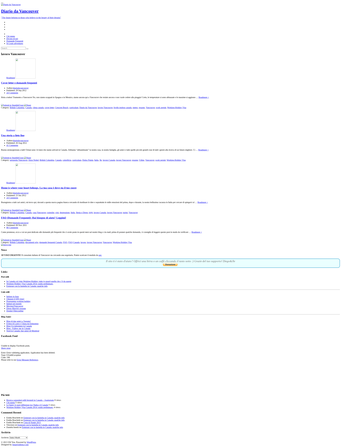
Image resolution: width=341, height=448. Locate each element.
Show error (6, 348)
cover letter (49, 107)
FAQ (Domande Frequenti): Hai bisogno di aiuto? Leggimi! (33, 217)
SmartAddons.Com (20, 444)
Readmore (10, 78)
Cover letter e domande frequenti (19, 82)
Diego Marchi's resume (16, 308)
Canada (28, 107)
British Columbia (17, 107)
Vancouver (150, 107)
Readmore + (204, 97)
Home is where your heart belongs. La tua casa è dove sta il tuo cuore (38, 187)
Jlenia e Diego (82, 212)
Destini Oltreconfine (14, 311)
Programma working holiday (18, 301)
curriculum (73, 107)
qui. (100, 255)
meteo (135, 107)
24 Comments (12, 93)
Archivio (5, 437)
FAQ (65, 242)
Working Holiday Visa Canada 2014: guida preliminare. (29, 284)
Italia (96, 160)
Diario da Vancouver (88, 107)
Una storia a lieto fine (12, 135)
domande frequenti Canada (50, 242)
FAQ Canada (74, 242)
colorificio (67, 160)
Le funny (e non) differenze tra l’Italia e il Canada (27, 405)
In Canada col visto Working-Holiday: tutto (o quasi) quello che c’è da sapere (38, 281)
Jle (101, 160)
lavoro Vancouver (105, 107)
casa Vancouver (39, 212)
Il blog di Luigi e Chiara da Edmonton (22, 324)
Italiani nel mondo (14, 304)
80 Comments (12, 227)
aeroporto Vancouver (18, 160)
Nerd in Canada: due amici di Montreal (22, 331)
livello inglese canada (123, 107)
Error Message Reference (27, 360)
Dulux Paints (87, 160)
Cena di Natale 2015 (32, 422)
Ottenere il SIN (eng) (15, 299)
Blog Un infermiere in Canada (19, 326)
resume (142, 107)
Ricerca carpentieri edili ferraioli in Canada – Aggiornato (30, 400)
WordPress (31, 442)
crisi (57, 212)
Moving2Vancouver (14, 306)
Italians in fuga (12, 296)
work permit (161, 107)
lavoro (83, 242)
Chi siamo (10, 402)
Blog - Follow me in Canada (18, 328)
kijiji (91, 212)
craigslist (50, 212)
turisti (125, 212)
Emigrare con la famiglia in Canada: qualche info (27, 286)
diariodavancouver (21, 88)
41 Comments (12, 145)
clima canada (38, 107)
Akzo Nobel (33, 160)
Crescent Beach (61, 107)
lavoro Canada (109, 160)
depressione (65, 212)
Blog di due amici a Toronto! (18, 321)
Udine (141, 160)
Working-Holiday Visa (176, 107)
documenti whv (31, 242)
